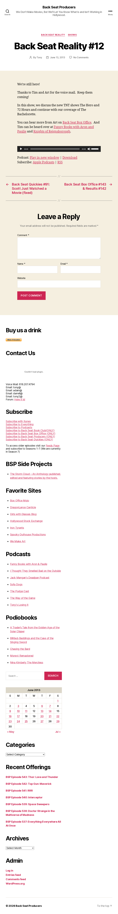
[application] (59, 149)
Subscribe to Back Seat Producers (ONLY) (30, 436)
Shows (72, 35)
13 (42, 711)
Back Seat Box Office (77, 122)
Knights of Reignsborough (51, 131)
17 (18, 716)
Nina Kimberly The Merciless (26, 662)
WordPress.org (15, 883)
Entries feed (13, 874)
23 (10, 721)
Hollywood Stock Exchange (26, 520)
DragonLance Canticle (23, 507)
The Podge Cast (19, 591)
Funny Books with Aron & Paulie (28, 564)
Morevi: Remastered (21, 655)
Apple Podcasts (43, 162)
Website (21, 278)
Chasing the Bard (20, 648)
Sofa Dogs (16, 584)
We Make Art (17, 541)
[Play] (21, 148)
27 (42, 721)
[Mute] (88, 148)
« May (10, 731)
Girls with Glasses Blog (23, 514)
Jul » (58, 731)
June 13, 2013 (57, 57)
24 (18, 721)
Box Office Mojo (19, 500)
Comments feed (16, 879)
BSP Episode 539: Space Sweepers (27, 804)
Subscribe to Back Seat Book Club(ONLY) (30, 430)
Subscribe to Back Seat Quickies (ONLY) (29, 439)
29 (57, 721)
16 (10, 716)
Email (64, 264)
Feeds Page (52, 445)
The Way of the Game (22, 598)
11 (26, 711)
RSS (60, 162)
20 (41, 716)
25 (26, 721)
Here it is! (19, 399)
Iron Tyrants (17, 527)
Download (69, 158)
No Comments (80, 57)
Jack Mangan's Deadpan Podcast (29, 577)
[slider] (95, 148)
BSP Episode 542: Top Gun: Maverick (28, 783)
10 (18, 711)
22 (57, 716)
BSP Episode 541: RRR (19, 790)
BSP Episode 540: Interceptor (24, 797)
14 (50, 711)
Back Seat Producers (58, 7)
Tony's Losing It (19, 604)
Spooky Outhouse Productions (28, 534)
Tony (39, 57)
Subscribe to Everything (20, 424)
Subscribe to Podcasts (19, 427)
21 (50, 716)
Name (21, 264)
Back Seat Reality (53, 35)
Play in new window (44, 158)
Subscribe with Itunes (18, 421)
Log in (9, 870)
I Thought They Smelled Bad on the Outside (35, 570)
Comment (23, 235)
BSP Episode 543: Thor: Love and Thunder (32, 777)
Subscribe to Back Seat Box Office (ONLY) (30, 433)
